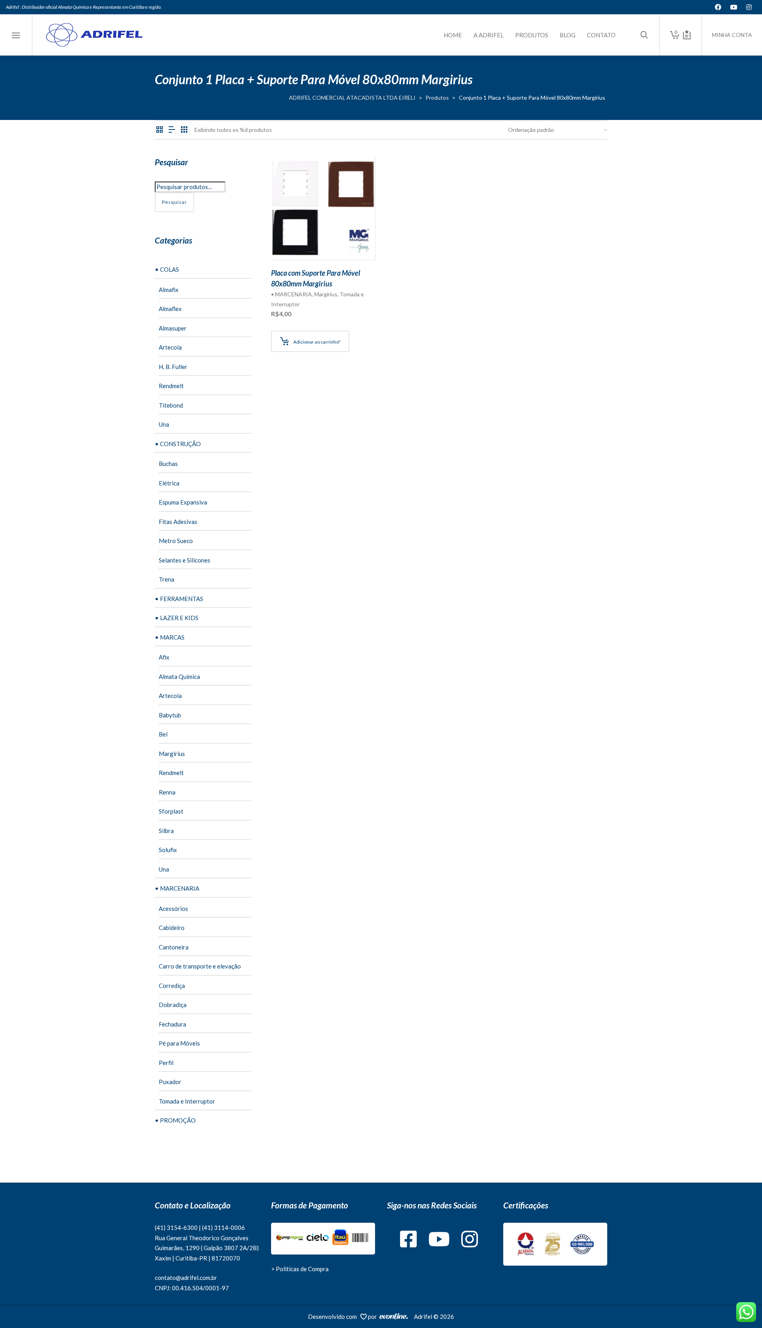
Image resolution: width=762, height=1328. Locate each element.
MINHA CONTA (732, 34)
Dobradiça (173, 1004)
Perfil (166, 1062)
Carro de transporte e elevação (200, 966)
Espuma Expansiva (183, 502)
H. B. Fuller (173, 366)
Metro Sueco (176, 540)
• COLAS (167, 269)
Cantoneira (174, 947)
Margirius (325, 294)
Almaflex (170, 308)
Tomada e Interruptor (187, 1101)
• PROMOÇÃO (175, 1120)
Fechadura (172, 1024)
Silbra (166, 830)
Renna (167, 792)
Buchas (168, 463)
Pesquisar (174, 202)
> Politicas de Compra (300, 1268)
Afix (164, 657)
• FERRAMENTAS (179, 598)
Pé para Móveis (179, 1043)
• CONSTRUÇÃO (178, 443)
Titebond (171, 405)
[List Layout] (172, 129)
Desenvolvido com (334, 1316)
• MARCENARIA (291, 294)
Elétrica (169, 483)
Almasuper (173, 328)
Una (164, 424)
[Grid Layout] (184, 129)
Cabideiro (172, 927)
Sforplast (171, 811)
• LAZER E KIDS (176, 617)
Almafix (169, 289)
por (373, 1316)
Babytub (170, 715)
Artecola (170, 347)
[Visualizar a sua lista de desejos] (686, 35)
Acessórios (173, 908)
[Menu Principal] (16, 36)
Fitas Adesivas (178, 521)
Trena (166, 579)
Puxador (170, 1081)
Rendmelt (171, 385)
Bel (163, 734)
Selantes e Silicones (184, 560)
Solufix (168, 849)
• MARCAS (170, 637)
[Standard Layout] (159, 129)
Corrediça (172, 985)
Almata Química (179, 676)
